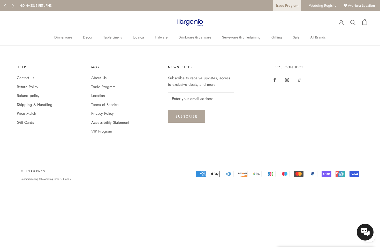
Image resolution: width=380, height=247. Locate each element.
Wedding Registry (322, 5)
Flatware (161, 37)
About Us (99, 78)
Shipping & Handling (34, 104)
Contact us (25, 78)
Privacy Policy (102, 113)
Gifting (276, 37)
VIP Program (101, 131)
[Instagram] (287, 79)
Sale (296, 37)
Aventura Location (361, 5)
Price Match (26, 113)
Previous (5, 6)
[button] (365, 232)
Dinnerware (63, 37)
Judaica (138, 37)
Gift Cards (25, 122)
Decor (88, 37)
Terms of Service (105, 104)
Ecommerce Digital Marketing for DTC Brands (46, 179)
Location (98, 95)
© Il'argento (33, 171)
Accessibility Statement (110, 122)
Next (13, 6)
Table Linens (112, 37)
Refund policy (28, 95)
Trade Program (287, 5)
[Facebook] (275, 79)
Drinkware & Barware (194, 37)
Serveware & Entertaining (241, 37)
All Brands (318, 37)
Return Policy (27, 87)
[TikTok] (299, 79)
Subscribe (186, 116)
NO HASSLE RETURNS (35, 5)
